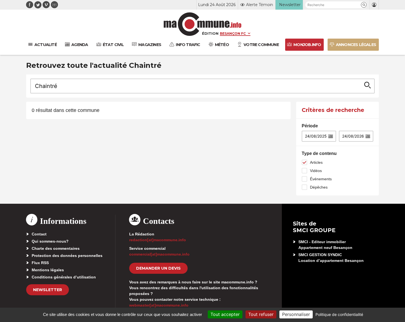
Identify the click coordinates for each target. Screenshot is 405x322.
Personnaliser (296, 314)
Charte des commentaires (56, 248)
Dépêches (319, 187)
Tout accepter (225, 314)
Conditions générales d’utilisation (64, 277)
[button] (364, 5)
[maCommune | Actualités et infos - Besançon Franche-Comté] (202, 24)
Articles (316, 162)
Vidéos (316, 170)
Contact (39, 234)
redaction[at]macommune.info (157, 240)
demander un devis (158, 268)
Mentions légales (48, 270)
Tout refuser (261, 314)
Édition (210, 33)
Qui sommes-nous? (50, 241)
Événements (321, 179)
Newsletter (47, 289)
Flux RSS (40, 263)
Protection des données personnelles (67, 255)
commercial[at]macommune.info (159, 254)
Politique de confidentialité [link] (339, 314)
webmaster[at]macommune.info (158, 305)
